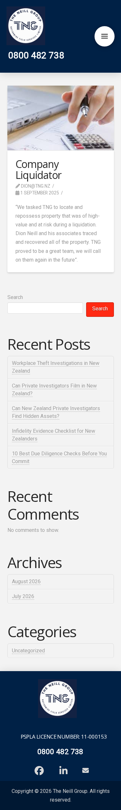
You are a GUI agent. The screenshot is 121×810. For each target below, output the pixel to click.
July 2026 (23, 596)
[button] (105, 36)
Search (15, 297)
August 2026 (26, 581)
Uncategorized (28, 651)
